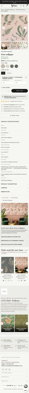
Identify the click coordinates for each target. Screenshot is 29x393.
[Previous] (3, 28)
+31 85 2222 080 (10, 364)
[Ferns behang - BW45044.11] (10, 45)
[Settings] (23, 6)
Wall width (5, 80)
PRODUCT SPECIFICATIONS (10, 121)
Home (2, 9)
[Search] (21, 6)
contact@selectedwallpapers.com (13, 365)
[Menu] (1, 6)
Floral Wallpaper (14, 197)
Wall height (18, 80)
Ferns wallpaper (7, 275)
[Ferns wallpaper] (7, 265)
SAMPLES (4, 188)
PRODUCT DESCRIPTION (9, 184)
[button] (26, 6)
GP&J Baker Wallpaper (9, 9)
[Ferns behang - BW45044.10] (23, 45)
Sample (9, 73)
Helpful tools (5, 192)
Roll (3, 73)
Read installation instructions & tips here (14, 168)
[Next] (25, 28)
